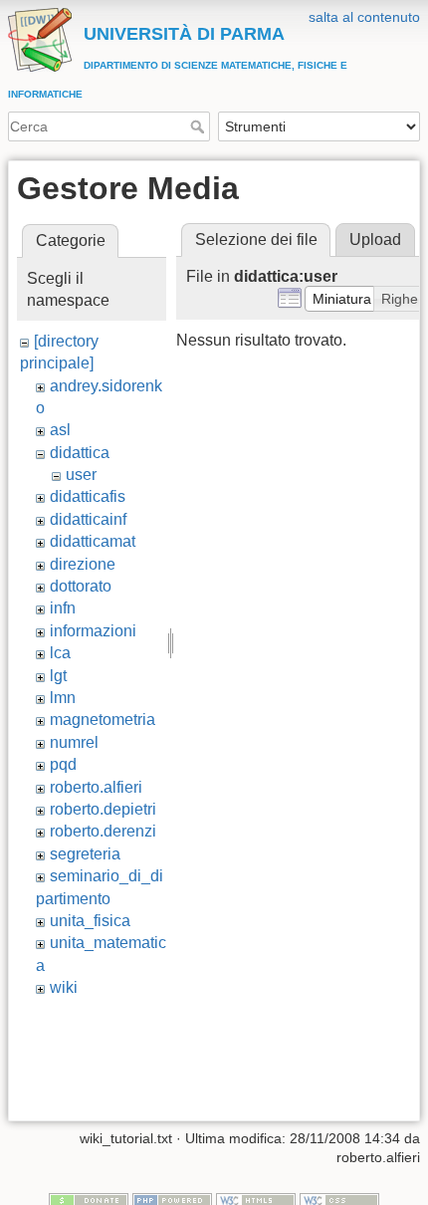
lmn (63, 697)
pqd (63, 764)
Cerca (199, 126)
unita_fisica (90, 920)
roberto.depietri (103, 809)
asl (60, 429)
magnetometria (102, 719)
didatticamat (92, 541)
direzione (82, 564)
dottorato (80, 586)
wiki (64, 987)
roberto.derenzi (103, 831)
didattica (79, 452)
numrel (74, 742)
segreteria (85, 853)
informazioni (93, 630)
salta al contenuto (364, 17)
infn (63, 608)
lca (60, 652)
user (81, 474)
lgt (58, 675)
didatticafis (87, 496)
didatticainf (88, 519)
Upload (375, 239)
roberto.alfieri (96, 787)
